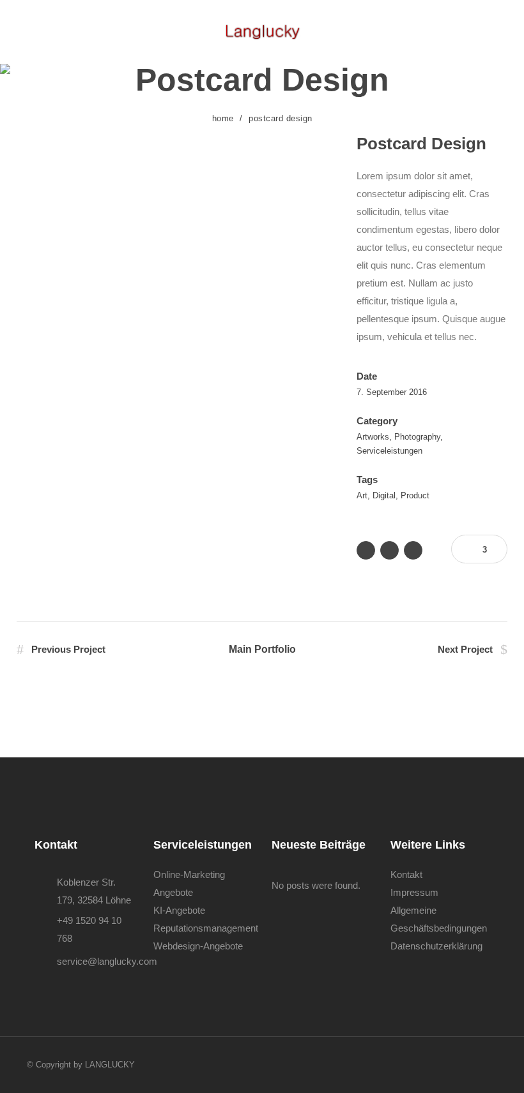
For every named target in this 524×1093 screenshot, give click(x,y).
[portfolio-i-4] (174, 142)
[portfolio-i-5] (174, 181)
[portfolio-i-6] (174, 219)
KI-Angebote (179, 910)
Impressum (414, 892)
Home (223, 118)
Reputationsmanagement (205, 928)
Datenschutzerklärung (436, 946)
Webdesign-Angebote (198, 946)
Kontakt (406, 874)
